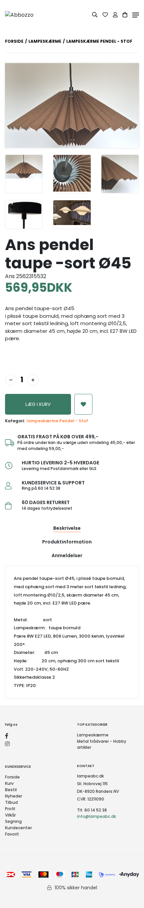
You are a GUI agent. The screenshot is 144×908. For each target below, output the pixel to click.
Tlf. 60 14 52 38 (92, 810)
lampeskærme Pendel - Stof (57, 421)
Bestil (11, 789)
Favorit (12, 834)
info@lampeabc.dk (96, 816)
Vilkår (10, 815)
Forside (14, 41)
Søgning (13, 821)
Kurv (9, 783)
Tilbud (11, 802)
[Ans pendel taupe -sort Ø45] (24, 174)
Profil (10, 809)
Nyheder (13, 796)
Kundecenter (18, 828)
